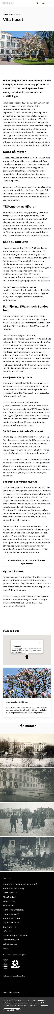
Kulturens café (10, 893)
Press (5, 948)
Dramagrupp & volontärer (15, 935)
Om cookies (7, 992)
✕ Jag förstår (12, 1010)
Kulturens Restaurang (13, 888)
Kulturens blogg (11, 914)
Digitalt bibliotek (11, 922)
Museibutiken (9, 897)
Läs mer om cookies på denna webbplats (33, 1005)
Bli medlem (8, 905)
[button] (27, 657)
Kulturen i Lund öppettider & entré (20, 884)
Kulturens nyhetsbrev (13, 910)
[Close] (40, 643)
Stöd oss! (7, 931)
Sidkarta (16, 992)
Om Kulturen (9, 927)
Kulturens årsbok (11, 918)
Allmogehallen (26, 177)
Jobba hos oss (10, 944)
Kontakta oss (9, 901)
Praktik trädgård (11, 939)
